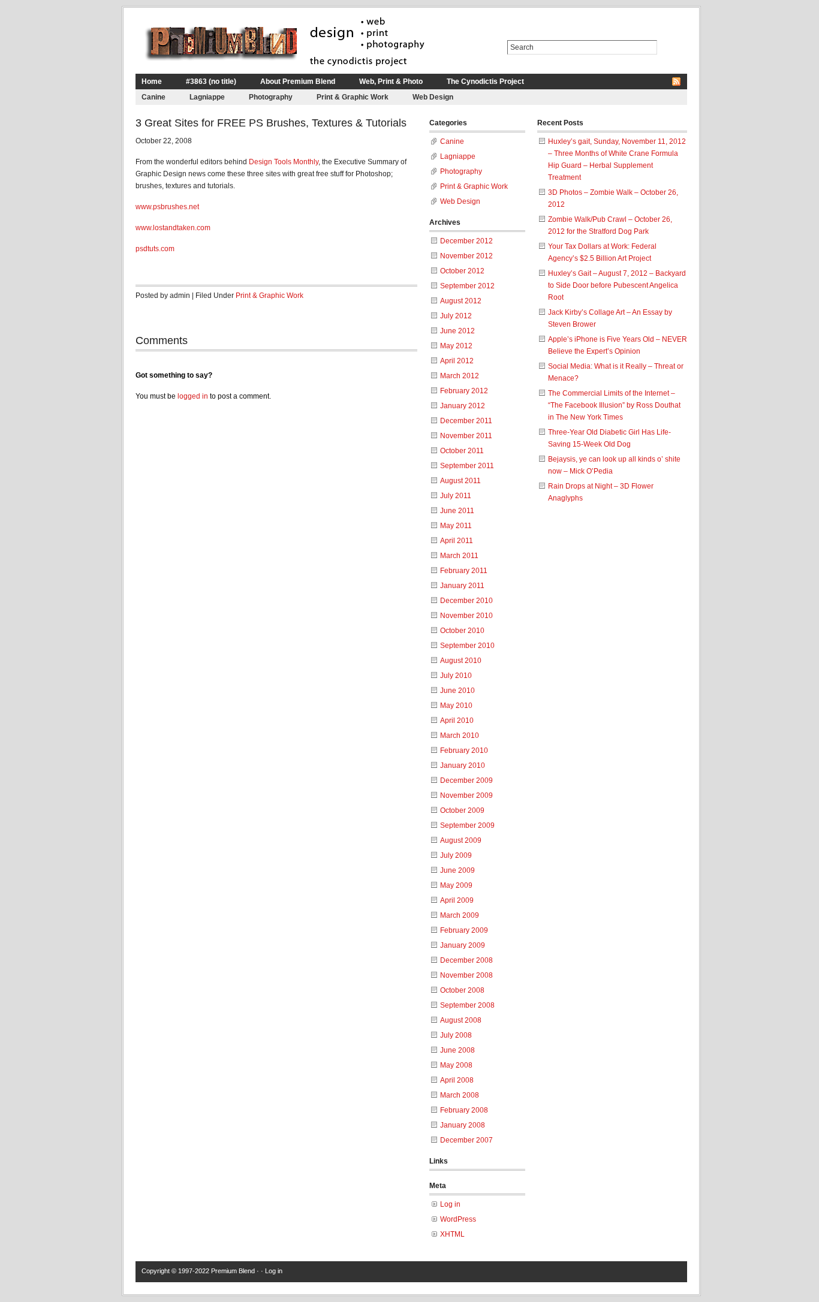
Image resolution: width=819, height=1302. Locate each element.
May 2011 (456, 526)
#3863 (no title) (211, 81)
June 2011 (457, 511)
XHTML (452, 1234)
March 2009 (459, 915)
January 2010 (462, 765)
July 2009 (456, 855)
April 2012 (457, 361)
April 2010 (457, 720)
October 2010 (462, 630)
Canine (153, 97)
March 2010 (459, 735)
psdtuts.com (155, 249)
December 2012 (466, 241)
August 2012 (460, 301)
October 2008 (462, 990)
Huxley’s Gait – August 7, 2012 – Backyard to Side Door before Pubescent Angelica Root (617, 285)
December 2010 (466, 600)
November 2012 (466, 256)
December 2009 (466, 780)
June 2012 (457, 331)
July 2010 (456, 675)
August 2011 (460, 481)
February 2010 (464, 750)
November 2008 (466, 975)
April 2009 (457, 900)
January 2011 (462, 585)
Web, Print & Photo (391, 81)
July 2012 (456, 316)
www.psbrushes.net (167, 207)
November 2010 (466, 615)
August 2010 (460, 660)
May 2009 (456, 885)
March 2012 (459, 376)
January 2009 (462, 945)
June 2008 (457, 1050)
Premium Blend (233, 1270)
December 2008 (466, 960)
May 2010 (456, 705)
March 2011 (459, 555)
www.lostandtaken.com (173, 228)
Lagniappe (207, 97)
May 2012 (456, 346)
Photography (271, 97)
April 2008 (457, 1080)
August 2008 (460, 1020)
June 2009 (457, 870)
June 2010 (457, 690)
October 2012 (462, 271)
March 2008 (459, 1095)
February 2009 (464, 930)
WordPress (458, 1219)
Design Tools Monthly (283, 162)
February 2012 (464, 391)
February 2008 (464, 1110)
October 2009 (462, 810)
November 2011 (466, 436)
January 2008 (462, 1125)
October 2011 (462, 451)
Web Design (432, 97)
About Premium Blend (297, 81)
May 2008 (456, 1065)
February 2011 (463, 570)
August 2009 (460, 840)
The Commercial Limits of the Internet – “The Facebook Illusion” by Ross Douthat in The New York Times (614, 405)
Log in (450, 1204)
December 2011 (466, 421)
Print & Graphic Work (353, 97)
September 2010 (467, 645)
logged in (192, 396)
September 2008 (467, 1005)
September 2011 (467, 466)
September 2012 (467, 286)
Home (151, 81)
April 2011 (456, 541)
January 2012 (462, 406)
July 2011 (455, 496)
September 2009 (467, 825)
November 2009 (466, 795)
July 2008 (456, 1035)
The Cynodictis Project (485, 81)
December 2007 (466, 1140)
